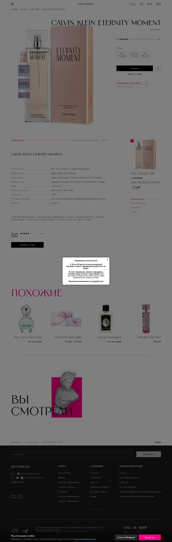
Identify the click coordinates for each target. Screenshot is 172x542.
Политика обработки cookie (85, 539)
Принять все (150, 537)
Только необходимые (126, 537)
